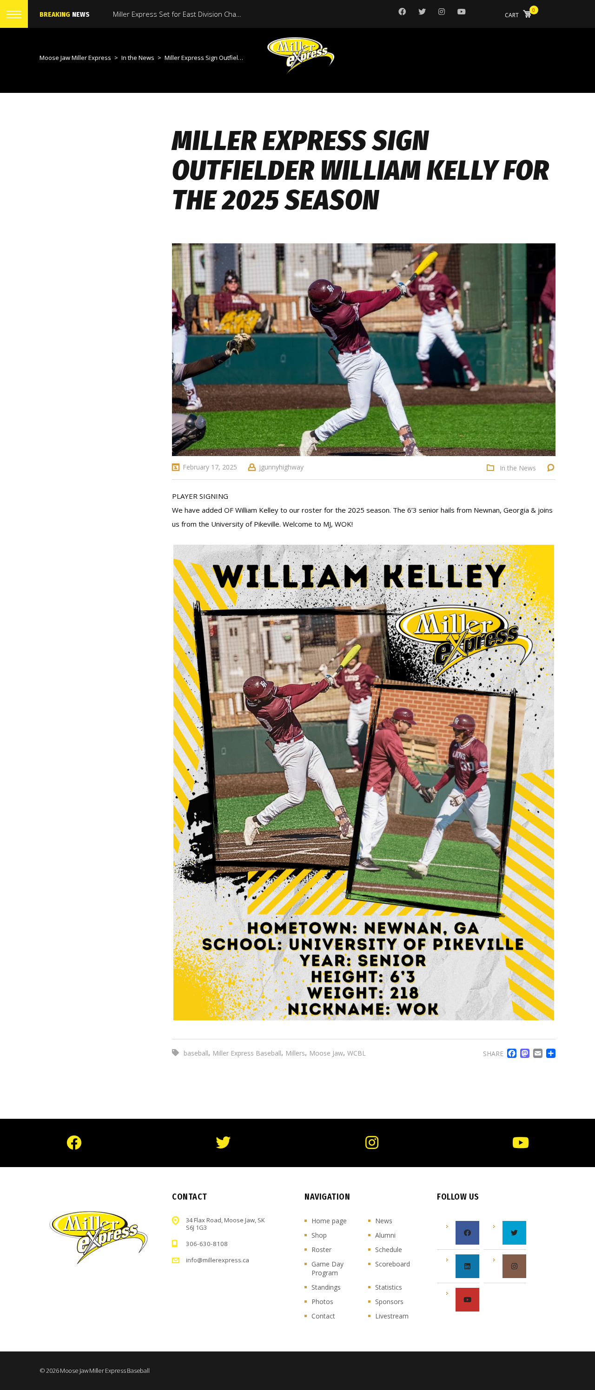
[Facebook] (509, 1053)
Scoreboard (392, 1263)
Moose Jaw (326, 1053)
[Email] (535, 1053)
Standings (326, 1287)
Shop (319, 1235)
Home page (329, 1220)
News (383, 1220)
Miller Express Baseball (246, 1053)
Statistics (388, 1287)
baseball (196, 1053)
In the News (518, 468)
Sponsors (389, 1301)
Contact (323, 1316)
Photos (322, 1301)
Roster (321, 1249)
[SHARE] (548, 1053)
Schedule (388, 1249)
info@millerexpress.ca (217, 1260)
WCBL (356, 1053)
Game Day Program (327, 1268)
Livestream (392, 1316)
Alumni (385, 1235)
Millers (295, 1053)
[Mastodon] (522, 1053)
